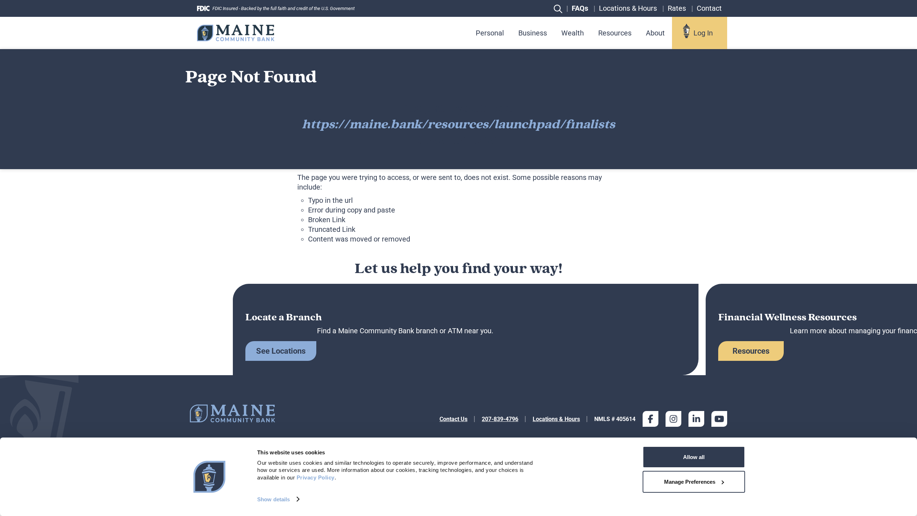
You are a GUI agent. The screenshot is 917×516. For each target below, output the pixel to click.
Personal (490, 33)
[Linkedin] (696, 419)
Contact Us (453, 419)
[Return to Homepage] (235, 33)
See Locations (281, 351)
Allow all (694, 457)
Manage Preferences (689, 482)
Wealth (572, 33)
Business (532, 33)
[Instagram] (673, 419)
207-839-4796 (500, 419)
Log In (703, 33)
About (655, 33)
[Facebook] (650, 419)
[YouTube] (719, 419)
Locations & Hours (556, 419)
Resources (615, 33)
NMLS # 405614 (614, 419)
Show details (273, 499)
